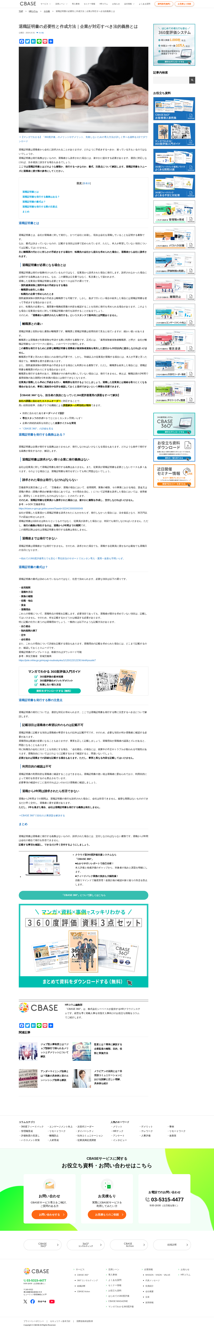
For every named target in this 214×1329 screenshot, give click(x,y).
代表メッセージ (152, 1280)
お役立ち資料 (114, 1290)
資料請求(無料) (164, 4)
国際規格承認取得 (85, 1321)
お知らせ (116, 4)
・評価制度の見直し (29, 1135)
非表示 (86, 183)
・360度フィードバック (31, 1126)
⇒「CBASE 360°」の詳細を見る (36, 428)
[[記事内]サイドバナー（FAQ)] (174, 171)
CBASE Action (83, 1291)
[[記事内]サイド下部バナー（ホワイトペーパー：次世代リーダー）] (174, 377)
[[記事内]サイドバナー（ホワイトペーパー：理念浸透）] (174, 352)
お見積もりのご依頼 (107, 1214)
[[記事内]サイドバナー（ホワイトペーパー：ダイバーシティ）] (174, 403)
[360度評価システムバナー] (174, 435)
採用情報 (149, 1302)
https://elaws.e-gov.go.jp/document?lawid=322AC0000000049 (51, 508)
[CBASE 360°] (43, 1244)
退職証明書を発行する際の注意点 (39, 206)
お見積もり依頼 (184, 4)
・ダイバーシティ (84, 1131)
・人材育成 (53, 1140)
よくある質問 (144, 4)
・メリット (116, 1126)
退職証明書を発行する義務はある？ (41, 196)
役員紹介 (149, 1286)
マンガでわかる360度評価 (121, 1306)
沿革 (147, 1297)
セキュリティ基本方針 (60, 1321)
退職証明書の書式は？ (34, 201)
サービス (80, 1269)
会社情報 (128, 4)
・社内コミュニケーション (89, 1135)
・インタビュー (119, 1140)
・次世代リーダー (84, 1126)
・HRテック (117, 1131)
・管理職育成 (26, 1131)
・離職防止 (53, 1135)
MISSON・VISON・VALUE (157, 1275)
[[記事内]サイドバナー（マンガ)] (174, 145)
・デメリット (146, 1126)
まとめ (25, 211)
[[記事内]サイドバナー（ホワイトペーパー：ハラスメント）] (174, 248)
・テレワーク (146, 1131)
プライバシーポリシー (34, 1321)
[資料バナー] (174, 461)
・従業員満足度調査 (85, 1140)
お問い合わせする (49, 1214)
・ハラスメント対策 (29, 1140)
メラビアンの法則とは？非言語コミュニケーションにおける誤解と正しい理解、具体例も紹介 (108, 1077)
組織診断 (172, 1244)
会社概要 (149, 1291)
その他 (47, 11)
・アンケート (118, 1135)
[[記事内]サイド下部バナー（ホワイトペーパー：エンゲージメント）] (174, 326)
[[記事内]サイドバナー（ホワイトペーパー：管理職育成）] (174, 222)
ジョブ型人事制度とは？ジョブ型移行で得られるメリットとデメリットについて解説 (55, 1050)
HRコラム (104, 4)
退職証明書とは (30, 192)
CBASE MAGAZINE (118, 1301)
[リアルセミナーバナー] (174, 486)
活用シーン (60, 4)
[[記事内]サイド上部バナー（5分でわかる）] (174, 65)
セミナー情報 (89, 4)
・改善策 (171, 1135)
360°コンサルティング (87, 1280)
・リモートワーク (56, 1131)
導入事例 (75, 4)
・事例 (170, 1126)
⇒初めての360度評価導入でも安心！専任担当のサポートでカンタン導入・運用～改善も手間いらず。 (72, 558)
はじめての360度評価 (118, 1296)
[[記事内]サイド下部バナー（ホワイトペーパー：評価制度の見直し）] (174, 274)
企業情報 (148, 1269)
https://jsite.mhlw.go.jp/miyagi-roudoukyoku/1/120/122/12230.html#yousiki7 (57, 660)
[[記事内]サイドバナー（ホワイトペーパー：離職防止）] (174, 300)
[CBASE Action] (129, 1244)
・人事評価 (145, 1135)
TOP (21, 11)
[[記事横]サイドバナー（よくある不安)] (174, 197)
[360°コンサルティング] (86, 1244)
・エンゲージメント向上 (60, 1126)
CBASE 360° (83, 1275)
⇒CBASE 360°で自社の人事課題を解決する (42, 815)
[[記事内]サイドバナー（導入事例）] (174, 119)
